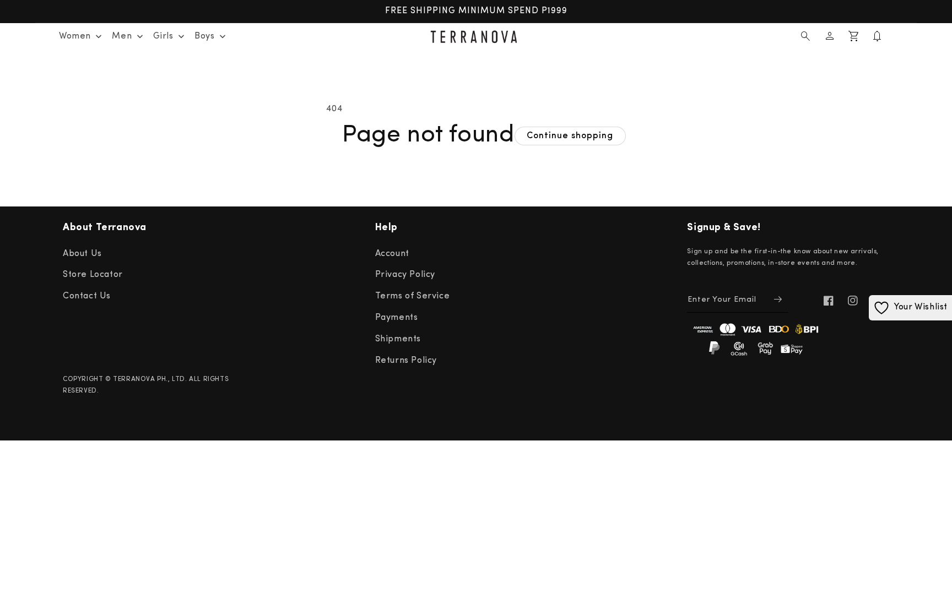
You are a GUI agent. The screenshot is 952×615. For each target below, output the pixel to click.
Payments (396, 317)
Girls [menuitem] (163, 36)
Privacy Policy (405, 274)
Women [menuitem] (75, 36)
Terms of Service (412, 296)
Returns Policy (406, 360)
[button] (805, 36)
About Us (82, 253)
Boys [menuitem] (204, 36)
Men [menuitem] (122, 36)
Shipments (398, 339)
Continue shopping (570, 136)
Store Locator (93, 274)
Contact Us (87, 296)
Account (392, 253)
